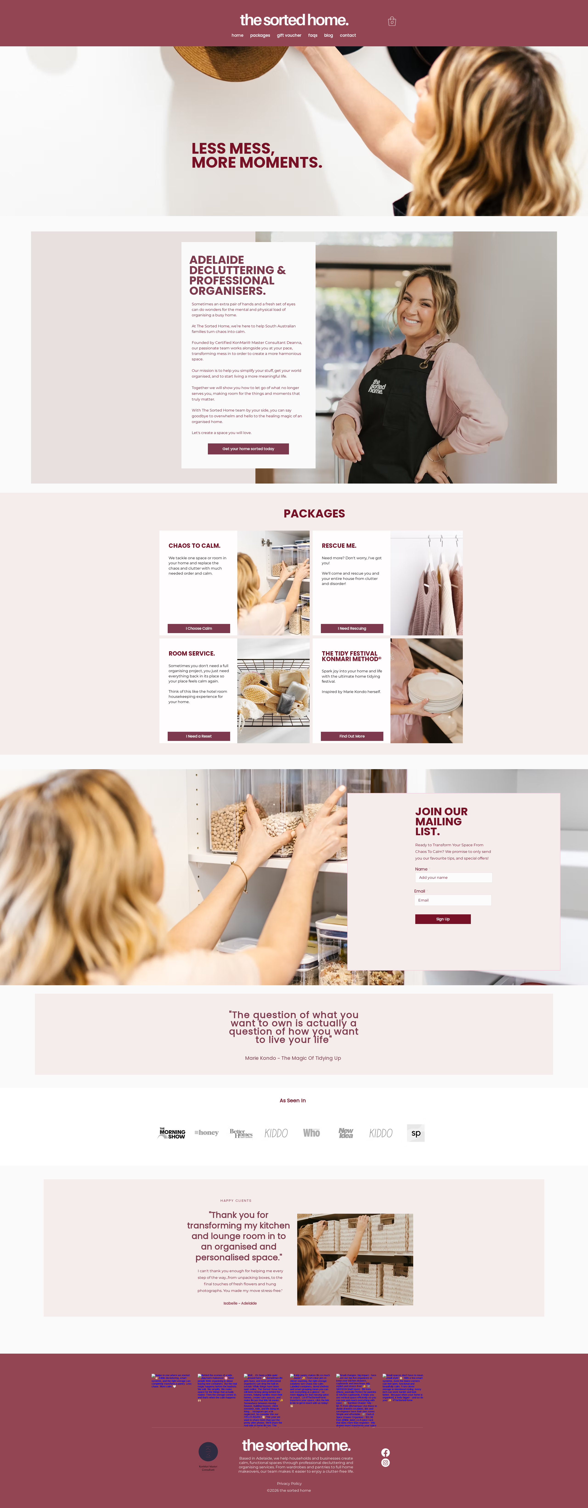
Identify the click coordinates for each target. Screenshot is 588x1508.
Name (421, 869)
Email (419, 891)
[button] (392, 21)
